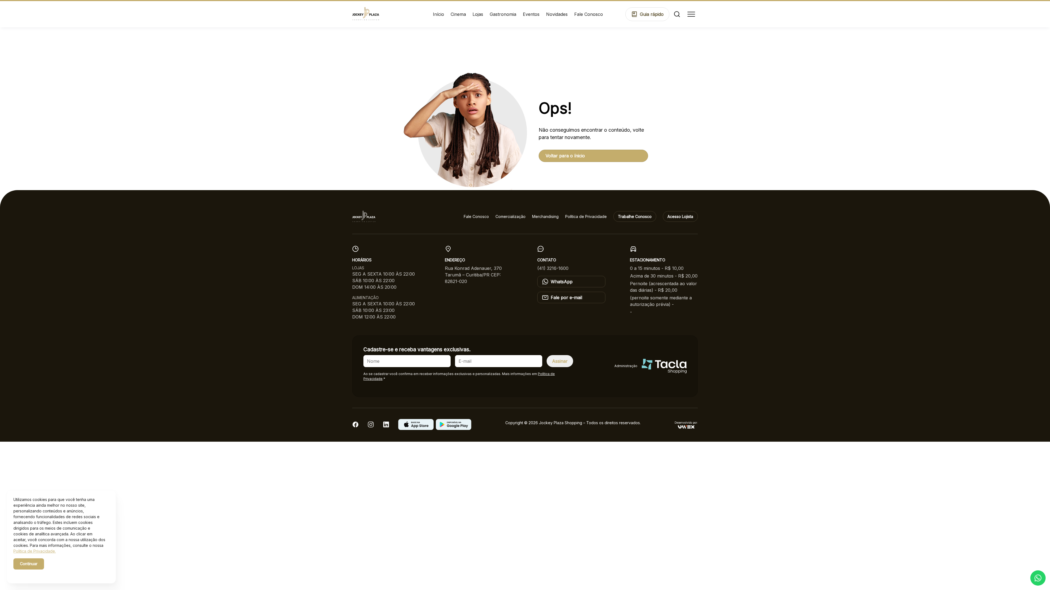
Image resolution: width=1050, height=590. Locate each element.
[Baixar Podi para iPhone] (416, 428)
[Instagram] (371, 426)
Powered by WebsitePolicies (36, 573)
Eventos (531, 14)
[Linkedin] (386, 426)
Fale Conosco (588, 14)
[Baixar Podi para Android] (453, 428)
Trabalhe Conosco (635, 216)
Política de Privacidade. (34, 551)
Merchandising (545, 216)
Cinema (458, 14)
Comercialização (510, 216)
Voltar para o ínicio (565, 155)
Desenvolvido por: (686, 422)
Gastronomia (503, 14)
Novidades (557, 14)
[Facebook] (355, 426)
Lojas (477, 14)
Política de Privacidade (586, 216)
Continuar (28, 563)
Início (438, 14)
